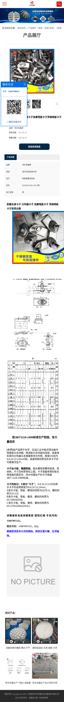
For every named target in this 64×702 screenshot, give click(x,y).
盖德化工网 (33, 698)
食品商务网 (43, 698)
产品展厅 (32, 28)
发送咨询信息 (34, 147)
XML (17, 698)
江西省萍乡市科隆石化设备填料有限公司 (43, 694)
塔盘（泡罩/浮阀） (47, 28)
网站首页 (21, 28)
